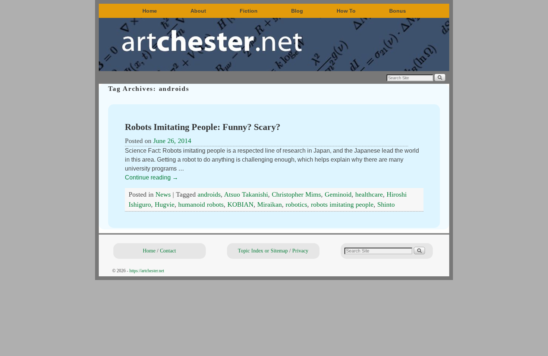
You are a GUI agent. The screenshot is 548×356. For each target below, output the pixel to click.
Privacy (300, 251)
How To (346, 11)
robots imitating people (342, 204)
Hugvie (164, 204)
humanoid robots (201, 204)
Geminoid (338, 194)
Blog (297, 11)
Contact (168, 251)
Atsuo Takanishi (246, 194)
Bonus (397, 11)
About (198, 11)
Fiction (249, 11)
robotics (296, 204)
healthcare (369, 194)
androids (209, 194)
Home (149, 11)
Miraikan (269, 204)
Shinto (386, 204)
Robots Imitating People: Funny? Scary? (202, 127)
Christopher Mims (296, 194)
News (163, 194)
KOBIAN (240, 204)
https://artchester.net (146, 270)
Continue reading (151, 177)
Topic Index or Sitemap (263, 251)
